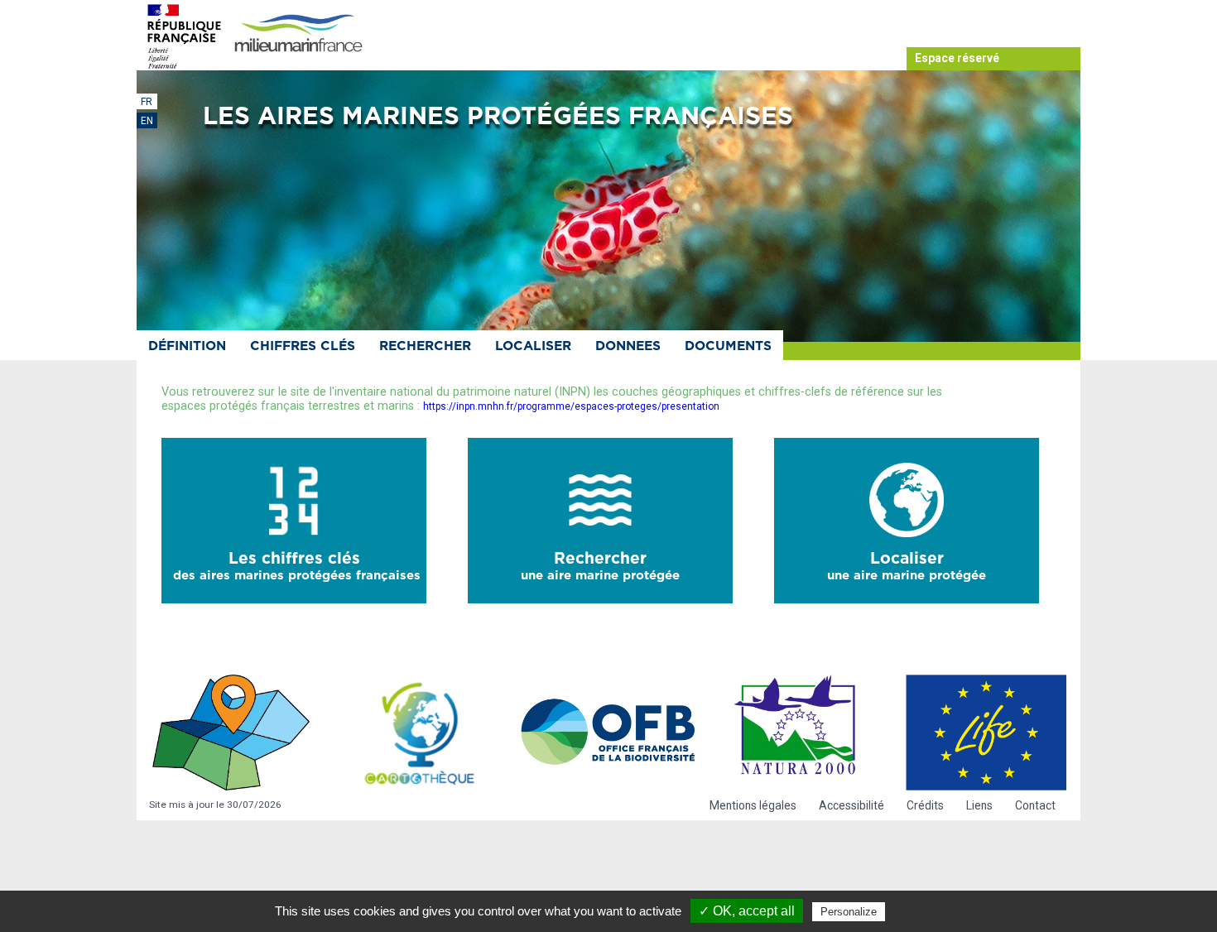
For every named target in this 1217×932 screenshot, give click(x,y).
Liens (979, 805)
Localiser (533, 346)
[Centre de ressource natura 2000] (797, 732)
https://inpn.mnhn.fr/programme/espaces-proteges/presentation (571, 406)
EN (147, 121)
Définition (187, 346)
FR (146, 102)
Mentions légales (753, 805)
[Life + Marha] (986, 732)
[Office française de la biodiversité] (608, 732)
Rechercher (425, 346)
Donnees (628, 346)
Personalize (848, 912)
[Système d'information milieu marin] (298, 34)
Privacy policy (924, 911)
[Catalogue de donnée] (231, 732)
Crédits (925, 805)
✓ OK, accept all (747, 911)
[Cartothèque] (419, 732)
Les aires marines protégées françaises (498, 116)
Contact (1035, 805)
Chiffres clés (302, 346)
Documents (728, 346)
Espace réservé (957, 58)
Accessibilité (851, 805)
